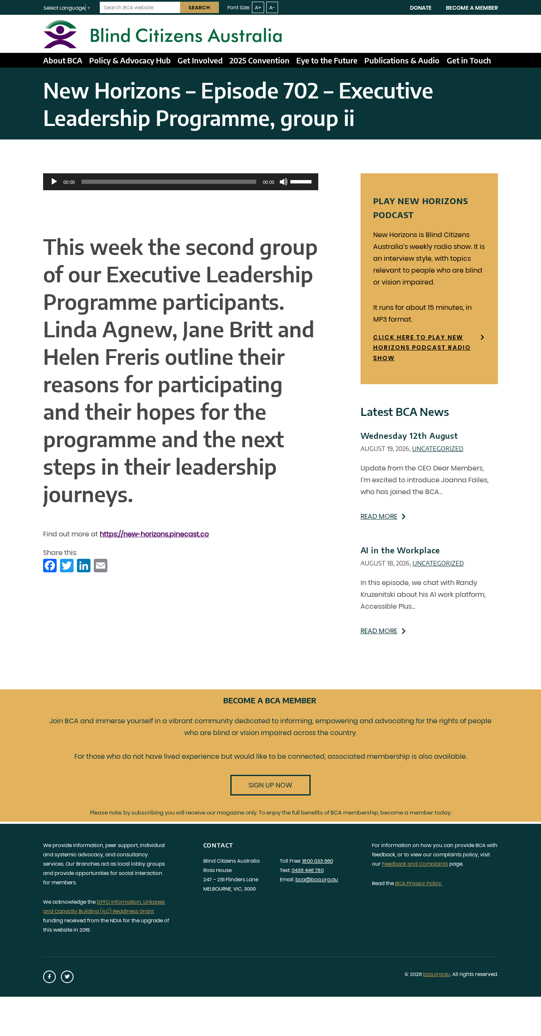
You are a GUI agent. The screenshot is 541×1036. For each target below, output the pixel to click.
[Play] (54, 182)
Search (199, 7)
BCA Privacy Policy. (418, 883)
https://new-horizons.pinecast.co (154, 534)
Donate (421, 8)
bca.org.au (436, 974)
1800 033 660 (317, 860)
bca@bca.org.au (316, 879)
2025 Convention (260, 60)
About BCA (62, 60)
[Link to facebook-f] (49, 976)
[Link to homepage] (270, 34)
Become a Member (472, 8)
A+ (258, 7)
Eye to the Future (327, 60)
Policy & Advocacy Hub (130, 60)
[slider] (302, 181)
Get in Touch (469, 60)
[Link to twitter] (67, 976)
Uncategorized (438, 448)
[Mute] (283, 182)
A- (272, 7)
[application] (180, 181)
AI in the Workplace (400, 550)
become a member (406, 812)
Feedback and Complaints (415, 863)
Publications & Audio (402, 60)
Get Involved (200, 60)
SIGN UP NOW (270, 785)
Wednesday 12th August (409, 435)
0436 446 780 (308, 870)
